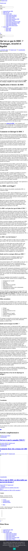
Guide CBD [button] (5, 26)
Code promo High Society (12, 25)
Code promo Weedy (10, 17)
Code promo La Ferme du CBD (13, 21)
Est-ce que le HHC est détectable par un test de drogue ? (13, 481)
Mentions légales (6, 502)
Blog (4, 504)
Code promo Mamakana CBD (12, 23)
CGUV (4, 499)
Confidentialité (6, 501)
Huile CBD (8, 30)
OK (1, 8)
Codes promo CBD (7, 532)
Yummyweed (3, 3)
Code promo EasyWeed (11, 15)
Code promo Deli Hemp (11, 24)
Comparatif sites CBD (8, 11)
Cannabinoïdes (21, 49)
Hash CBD (8, 29)
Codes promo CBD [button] (7, 13)
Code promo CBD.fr (10, 20)
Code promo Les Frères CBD (12, 19)
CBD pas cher (6, 12)
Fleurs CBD (8, 28)
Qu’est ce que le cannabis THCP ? (12, 440)
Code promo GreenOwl (11, 16)
